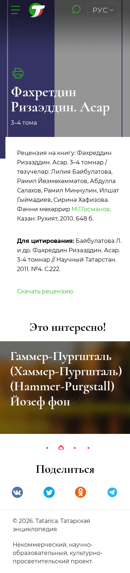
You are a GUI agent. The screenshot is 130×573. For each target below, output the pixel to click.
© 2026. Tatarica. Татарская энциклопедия (51, 525)
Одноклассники (80, 492)
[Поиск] (76, 10)
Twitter (49, 492)
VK (17, 492)
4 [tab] (88, 448)
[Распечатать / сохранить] (18, 73)
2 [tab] (61, 448)
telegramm (112, 492)
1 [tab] (47, 448)
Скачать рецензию (45, 291)
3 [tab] (75, 448)
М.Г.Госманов (91, 209)
